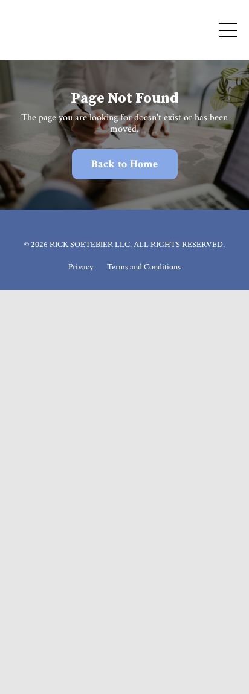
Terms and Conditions (144, 267)
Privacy (80, 267)
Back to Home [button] (124, 164)
